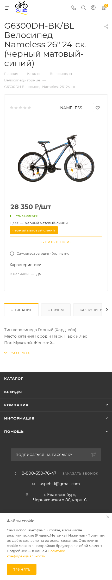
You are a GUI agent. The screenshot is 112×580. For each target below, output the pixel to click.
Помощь (14, 431)
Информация (19, 418)
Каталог (13, 378)
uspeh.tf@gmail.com (60, 483)
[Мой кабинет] (93, 8)
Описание (21, 310)
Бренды (13, 392)
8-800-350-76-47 (39, 473)
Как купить (91, 310)
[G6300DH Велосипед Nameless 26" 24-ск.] (56, 158)
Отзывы (56, 310)
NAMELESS (71, 107)
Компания (16, 405)
